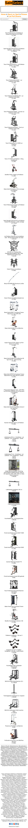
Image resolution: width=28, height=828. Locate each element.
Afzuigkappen (10, 774)
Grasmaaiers (13, 788)
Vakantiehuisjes (7, 810)
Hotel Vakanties (14, 791)
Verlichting (4, 813)
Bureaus (24, 780)
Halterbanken (4, 753)
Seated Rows (13, 763)
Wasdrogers (21, 815)
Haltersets (11, 753)
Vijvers (4, 815)
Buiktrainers (13, 747)
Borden (3, 780)
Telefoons (24, 807)
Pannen (4, 801)
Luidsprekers (15, 796)
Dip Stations (6, 751)
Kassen (5, 793)
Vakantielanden (15, 810)
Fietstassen (19, 785)
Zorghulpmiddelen (18, 817)
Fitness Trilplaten (20, 751)
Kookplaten (19, 794)
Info (17, 819)
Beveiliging (12, 779)
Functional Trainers (15, 752)
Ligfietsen (10, 759)
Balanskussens (14, 746)
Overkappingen (22, 800)
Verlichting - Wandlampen (14, 814)
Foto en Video (11, 786)
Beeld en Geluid (21, 778)
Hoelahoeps (9, 755)
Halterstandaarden (20, 753)
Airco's (15, 774)
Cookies (17, 821)
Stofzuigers (22, 806)
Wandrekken (23, 765)
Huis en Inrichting (22, 791)
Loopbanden (16, 759)
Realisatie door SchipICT (14, 826)
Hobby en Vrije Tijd (14, 790)
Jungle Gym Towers (6, 757)
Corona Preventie (5, 783)
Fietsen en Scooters (11, 785)
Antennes (20, 774)
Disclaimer (8, 819)
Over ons (13, 819)
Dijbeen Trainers (22, 750)
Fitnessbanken (5, 752)
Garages (3, 787)
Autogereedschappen (7, 777)
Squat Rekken (10, 764)
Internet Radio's (10, 792)
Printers (23, 801)
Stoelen (17, 806)
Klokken (22, 793)
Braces (11, 780)
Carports (4, 781)
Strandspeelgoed (5, 807)
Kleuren (18, 793)
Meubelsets (20, 798)
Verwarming (23, 814)
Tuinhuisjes (24, 808)
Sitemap (21, 821)
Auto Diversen (13, 776)
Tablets (16, 807)
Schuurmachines (6, 803)
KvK (13, 821)
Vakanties (21, 810)
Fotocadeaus (18, 786)
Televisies (3, 808)
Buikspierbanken (5, 747)
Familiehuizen (22, 784)
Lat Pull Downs (15, 16)
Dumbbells (13, 751)
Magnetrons (21, 796)
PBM (8, 801)
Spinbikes (3, 764)
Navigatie (17, 799)
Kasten (9, 793)
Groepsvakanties (21, 788)
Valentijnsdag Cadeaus (8, 811)
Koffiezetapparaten (11, 794)
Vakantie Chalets (21, 809)
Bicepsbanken (23, 746)
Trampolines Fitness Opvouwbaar (10, 765)
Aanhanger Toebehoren (10, 773)
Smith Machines (22, 763)
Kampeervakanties (23, 792)
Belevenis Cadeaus (5, 779)
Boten (7, 780)
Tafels (19, 807)
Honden (21, 790)
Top (25, 821)
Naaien (12, 799)
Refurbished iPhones (8, 802)
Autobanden (19, 776)
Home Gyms (16, 755)
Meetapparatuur (8, 798)
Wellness (13, 816)
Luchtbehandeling (21, 795)
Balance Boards (5, 746)
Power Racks (19, 760)
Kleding (13, 793)
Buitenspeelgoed (17, 780)
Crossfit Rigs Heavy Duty (12, 748)
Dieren (3, 784)
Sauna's (22, 802)
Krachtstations (21, 757)
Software (10, 805)
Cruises (11, 783)
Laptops (14, 795)
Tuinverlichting (6, 809)
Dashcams (23, 783)
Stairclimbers (18, 764)
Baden (23, 777)
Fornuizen (4, 786)
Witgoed (18, 816)
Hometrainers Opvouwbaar (9, 756)
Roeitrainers (9, 761)
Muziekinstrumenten (5, 799)
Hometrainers (24, 755)
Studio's (11, 807)
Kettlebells (14, 757)
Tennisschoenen (9, 808)
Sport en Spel (13, 14)
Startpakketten (5, 806)
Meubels (15, 798)
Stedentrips (12, 806)
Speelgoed (15, 805)
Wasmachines (7, 816)
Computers (16, 781)
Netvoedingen (23, 799)
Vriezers (9, 815)
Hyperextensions (21, 756)
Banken (4, 778)
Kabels (16, 792)
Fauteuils (4, 785)
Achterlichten (19, 773)
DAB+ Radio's (17, 783)
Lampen (4, 795)
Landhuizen (9, 795)
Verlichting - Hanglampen (13, 813)
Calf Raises (20, 747)
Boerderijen (24, 779)
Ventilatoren (16, 811)
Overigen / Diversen (13, 800)
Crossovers (7, 750)
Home (3, 14)
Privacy (9, 821)
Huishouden (3, 792)
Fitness (24, 14)
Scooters (13, 803)
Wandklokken (15, 815)
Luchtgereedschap (7, 796)
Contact (3, 819)
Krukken (24, 794)
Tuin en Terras (17, 808)
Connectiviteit (23, 781)
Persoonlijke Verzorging (15, 801)
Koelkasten (3, 794)
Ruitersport (16, 802)
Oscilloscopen (5, 800)
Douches (8, 784)
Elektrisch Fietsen (14, 784)
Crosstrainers (14, 750)
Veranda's (22, 811)
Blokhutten (18, 779)
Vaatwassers (13, 809)
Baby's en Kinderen (17, 777)
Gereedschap (17, 787)
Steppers (24, 764)
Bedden (14, 778)
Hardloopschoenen (5, 790)
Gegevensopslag (10, 787)
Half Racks (23, 752)
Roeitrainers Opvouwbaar (19, 761)
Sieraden (18, 803)
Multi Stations (11, 760)
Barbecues (9, 778)
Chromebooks (10, 781)
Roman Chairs (5, 763)
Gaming (23, 786)
